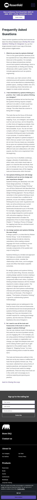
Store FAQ (7, 433)
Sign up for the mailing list (18, 397)
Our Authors (5, 456)
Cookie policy (21, 489)
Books (3, 471)
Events (4, 474)
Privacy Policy (22, 456)
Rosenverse (5, 468)
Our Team (20, 453)
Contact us (7, 438)
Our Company (5, 453)
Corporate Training (7, 482)
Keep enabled (18, 497)
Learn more (18, 17)
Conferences (5, 477)
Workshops (5, 480)
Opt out (19, 493)
